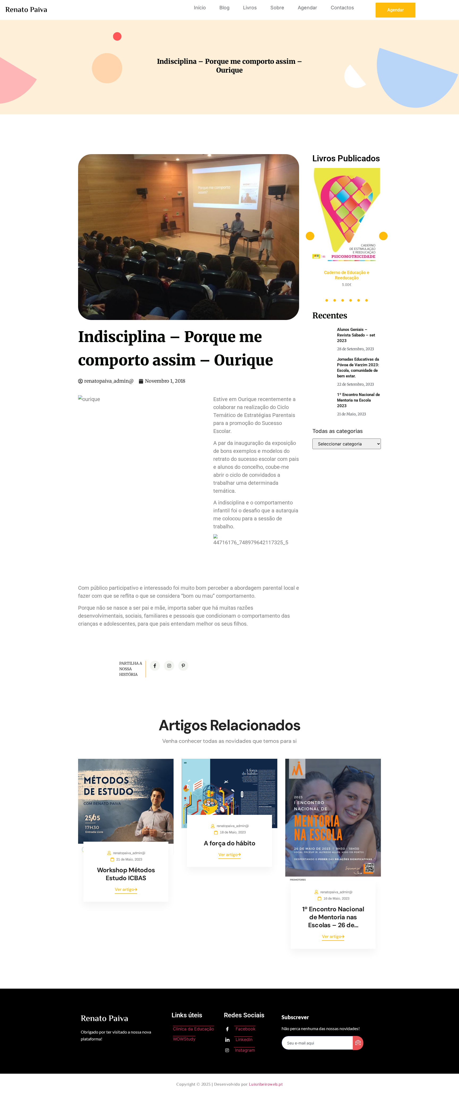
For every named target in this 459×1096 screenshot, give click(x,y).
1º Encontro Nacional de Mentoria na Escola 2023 (358, 400)
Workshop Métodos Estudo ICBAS (126, 874)
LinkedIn (243, 1039)
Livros (250, 7)
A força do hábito (229, 843)
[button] (310, 236)
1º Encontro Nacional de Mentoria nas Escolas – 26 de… (333, 917)
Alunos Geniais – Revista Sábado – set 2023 (356, 335)
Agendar (307, 7)
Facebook (245, 1028)
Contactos (342, 7)
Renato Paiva (26, 10)
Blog (224, 7)
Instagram (244, 1050)
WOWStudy (184, 1039)
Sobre (277, 7)
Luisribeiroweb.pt (266, 1084)
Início (200, 7)
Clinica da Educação (193, 1028)
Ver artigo (124, 889)
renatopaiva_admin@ (129, 853)
